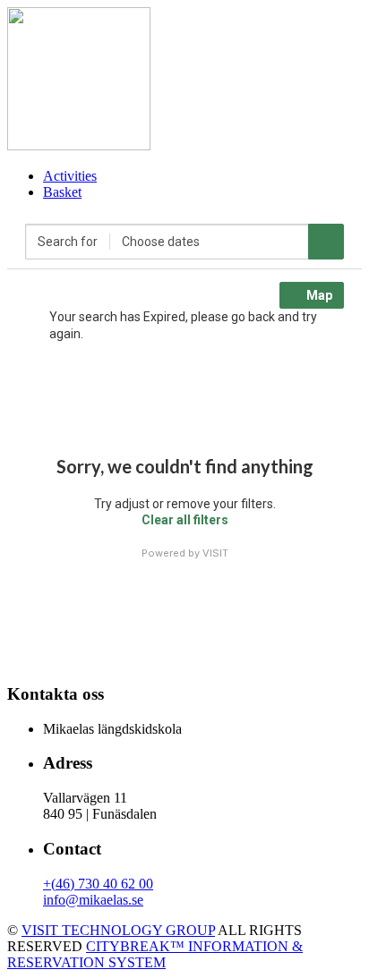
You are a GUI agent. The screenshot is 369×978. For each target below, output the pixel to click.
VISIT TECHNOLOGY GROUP (118, 930)
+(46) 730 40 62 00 (98, 883)
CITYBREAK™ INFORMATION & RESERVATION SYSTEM (155, 954)
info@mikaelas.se (93, 899)
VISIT (215, 553)
